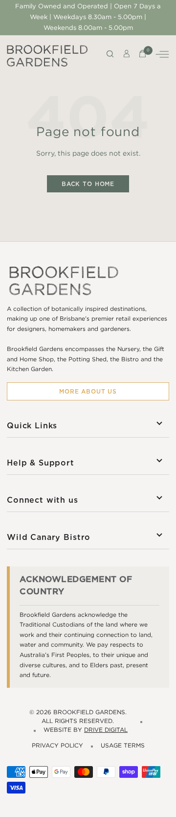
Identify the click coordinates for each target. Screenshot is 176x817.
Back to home (88, 183)
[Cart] (142, 56)
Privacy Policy (57, 745)
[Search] (110, 56)
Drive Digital (106, 730)
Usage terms (123, 745)
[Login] (127, 56)
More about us (88, 391)
